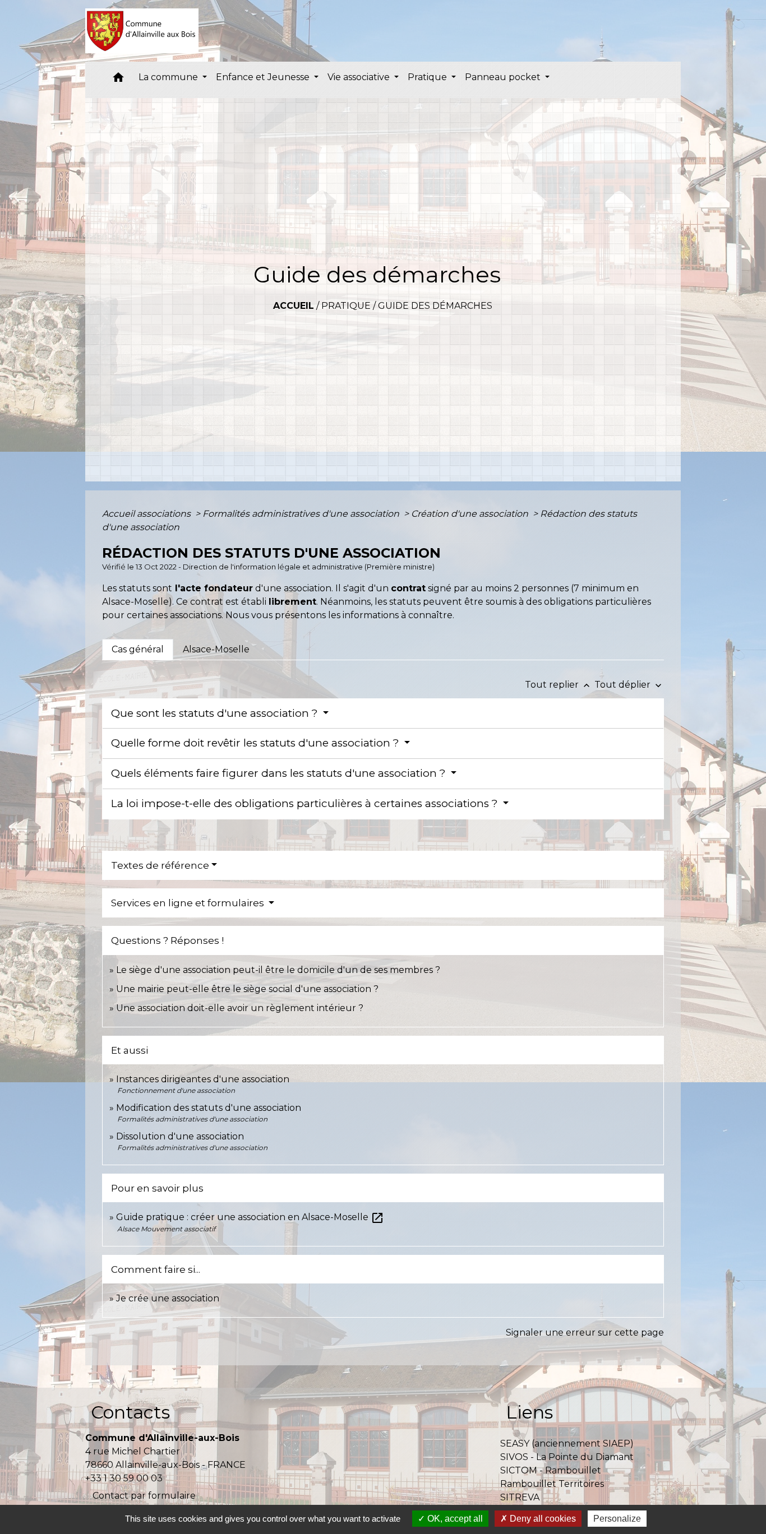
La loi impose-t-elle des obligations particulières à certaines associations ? (306, 803)
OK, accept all (454, 1518)
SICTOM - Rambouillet (550, 1470)
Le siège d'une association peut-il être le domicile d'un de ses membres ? (278, 970)
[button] (118, 80)
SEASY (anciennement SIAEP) (567, 1443)
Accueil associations (147, 513)
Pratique (346, 305)
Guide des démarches (435, 305)
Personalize (617, 1518)
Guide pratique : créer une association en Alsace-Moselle (250, 1217)
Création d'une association (470, 513)
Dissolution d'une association (180, 1136)
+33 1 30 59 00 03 (124, 1478)
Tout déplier (629, 684)
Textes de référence (160, 865)
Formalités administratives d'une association (302, 513)
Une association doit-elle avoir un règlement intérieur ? (239, 1008)
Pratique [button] (428, 77)
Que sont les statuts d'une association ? (216, 713)
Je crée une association (167, 1298)
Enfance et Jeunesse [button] (264, 77)
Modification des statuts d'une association (208, 1107)
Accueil (293, 305)
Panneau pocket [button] (504, 77)
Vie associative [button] (359, 77)
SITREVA (519, 1497)
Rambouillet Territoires (552, 1484)
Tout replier (558, 684)
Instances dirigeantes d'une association (202, 1079)
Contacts (130, 1412)
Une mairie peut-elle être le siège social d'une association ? (247, 989)
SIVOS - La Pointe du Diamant (567, 1457)
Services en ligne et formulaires (188, 903)
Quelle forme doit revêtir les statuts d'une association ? (256, 742)
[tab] (137, 649)
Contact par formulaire (144, 1495)
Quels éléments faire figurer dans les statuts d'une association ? (280, 773)
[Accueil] (142, 31)
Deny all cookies (541, 1518)
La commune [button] (169, 77)
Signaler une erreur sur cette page (585, 1332)
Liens (529, 1412)
